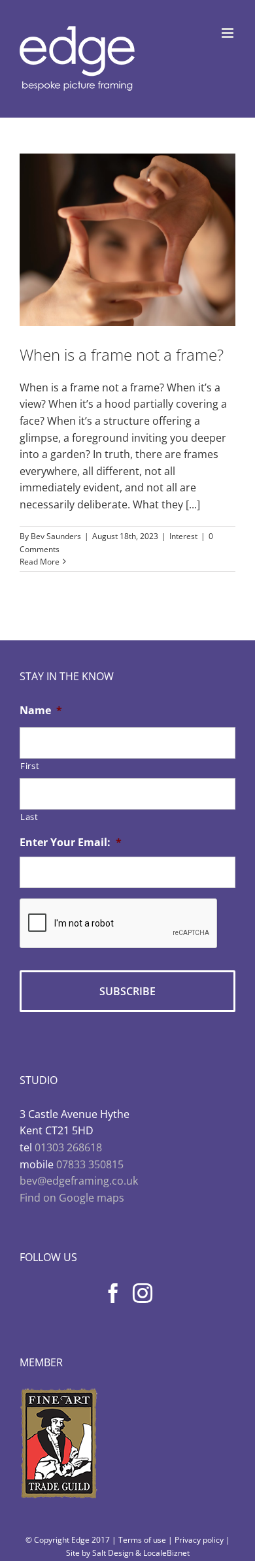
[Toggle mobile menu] (228, 33)
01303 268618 (68, 1147)
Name (41, 710)
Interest (183, 536)
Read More (40, 561)
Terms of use (142, 1539)
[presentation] (119, 923)
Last (29, 817)
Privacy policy (199, 1539)
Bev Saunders (56, 536)
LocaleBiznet (166, 1552)
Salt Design (112, 1552)
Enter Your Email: (71, 842)
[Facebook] (113, 1293)
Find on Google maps (72, 1198)
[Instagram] (142, 1293)
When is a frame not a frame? (122, 354)
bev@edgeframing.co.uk (79, 1181)
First (29, 766)
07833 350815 (90, 1164)
